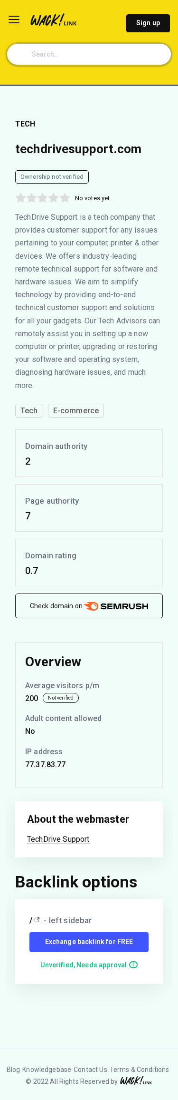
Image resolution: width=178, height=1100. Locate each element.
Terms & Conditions (139, 1069)
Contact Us (90, 1069)
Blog (13, 1069)
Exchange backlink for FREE (89, 941)
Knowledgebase (46, 1069)
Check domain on (57, 606)
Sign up (148, 23)
